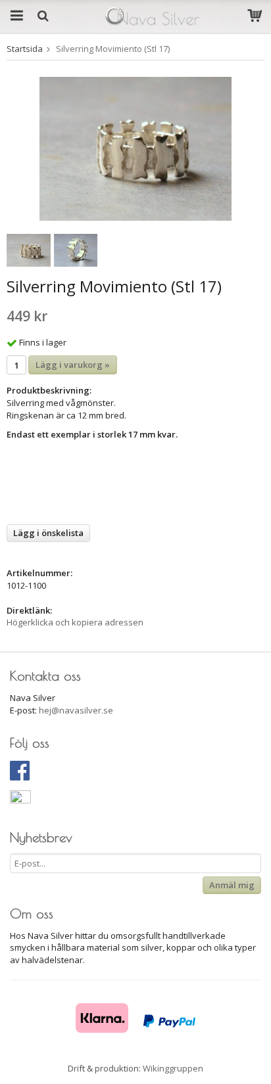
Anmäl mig (232, 885)
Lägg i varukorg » (73, 365)
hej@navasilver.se (76, 710)
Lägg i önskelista (48, 533)
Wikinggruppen (173, 1068)
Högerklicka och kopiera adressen (75, 622)
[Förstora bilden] (135, 148)
